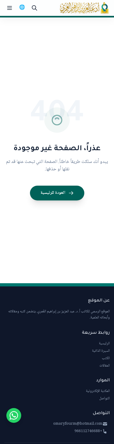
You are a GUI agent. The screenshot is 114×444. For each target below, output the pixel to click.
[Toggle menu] (9, 8)
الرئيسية (104, 343)
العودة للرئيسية (53, 192)
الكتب (106, 358)
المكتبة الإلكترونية (98, 391)
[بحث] (34, 8)
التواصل (104, 398)
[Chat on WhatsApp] (13, 415)
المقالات (104, 366)
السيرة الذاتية (101, 351)
